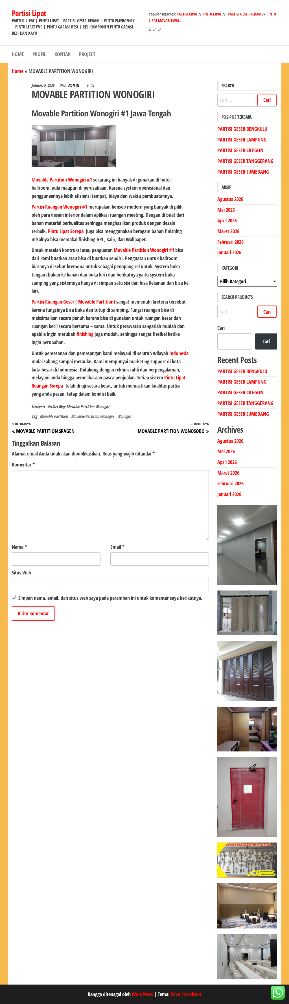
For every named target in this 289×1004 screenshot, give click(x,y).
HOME (18, 54)
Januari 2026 (229, 252)
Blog (62, 406)
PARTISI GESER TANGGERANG (245, 161)
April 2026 (227, 220)
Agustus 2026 (230, 199)
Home (17, 71)
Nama (19, 546)
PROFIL (39, 54)
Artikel (52, 406)
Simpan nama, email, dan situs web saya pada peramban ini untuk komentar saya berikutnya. (110, 597)
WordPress (142, 994)
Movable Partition (54, 416)
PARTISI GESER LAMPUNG (241, 139)
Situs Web (21, 572)
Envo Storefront (186, 994)
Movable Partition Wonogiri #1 (62, 179)
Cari (221, 327)
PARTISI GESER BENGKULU (242, 128)
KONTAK (62, 54)
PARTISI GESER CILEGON (240, 150)
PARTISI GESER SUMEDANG (243, 171)
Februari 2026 (230, 241)
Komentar (23, 464)
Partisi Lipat (29, 13)
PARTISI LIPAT (187, 14)
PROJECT (87, 54)
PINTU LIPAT (212, 14)
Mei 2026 (226, 209)
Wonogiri (124, 416)
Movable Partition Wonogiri (87, 406)
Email (117, 546)
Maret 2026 (228, 231)
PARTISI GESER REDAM (244, 14)
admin (74, 85)
